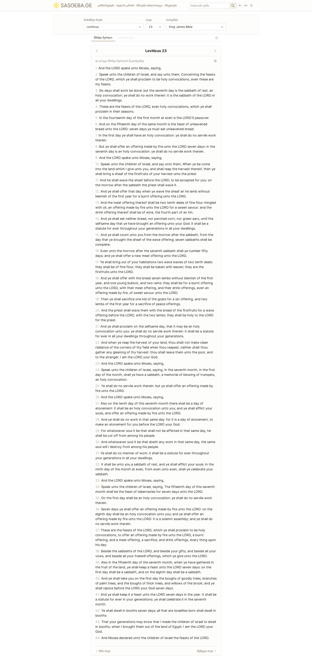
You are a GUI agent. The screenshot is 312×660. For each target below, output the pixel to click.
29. (97, 431)
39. (97, 562)
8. (96, 146)
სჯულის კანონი (125, 5)
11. (97, 180)
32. (97, 464)
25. (97, 386)
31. (97, 453)
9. (96, 158)
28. (97, 419)
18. (97, 278)
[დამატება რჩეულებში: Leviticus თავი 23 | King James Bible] (216, 37)
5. (96, 118)
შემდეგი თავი (205, 650)
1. (96, 68)
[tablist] (156, 37)
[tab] (103, 37)
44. (97, 638)
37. (97, 530)
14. (97, 219)
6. (96, 124)
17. (97, 262)
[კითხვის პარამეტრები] (215, 60)
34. (97, 487)
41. (97, 594)
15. (97, 235)
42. (97, 610)
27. (97, 403)
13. (97, 202)
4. (96, 106)
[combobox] (114, 26)
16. (97, 251)
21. (97, 326)
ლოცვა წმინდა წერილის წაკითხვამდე (121, 60)
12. (97, 191)
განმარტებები (106, 5)
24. (97, 370)
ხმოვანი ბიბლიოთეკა (149, 5)
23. (97, 363)
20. (97, 310)
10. (97, 164)
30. (97, 442)
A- (240, 5)
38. (97, 551)
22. (97, 342)
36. (97, 509)
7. (96, 135)
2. (96, 74)
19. (97, 299)
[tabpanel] (156, 351)
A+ (246, 5)
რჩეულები (170, 5)
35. (97, 498)
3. (96, 90)
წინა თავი (104, 650)
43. (97, 622)
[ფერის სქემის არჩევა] (251, 5)
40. (97, 578)
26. (97, 397)
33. (97, 480)
